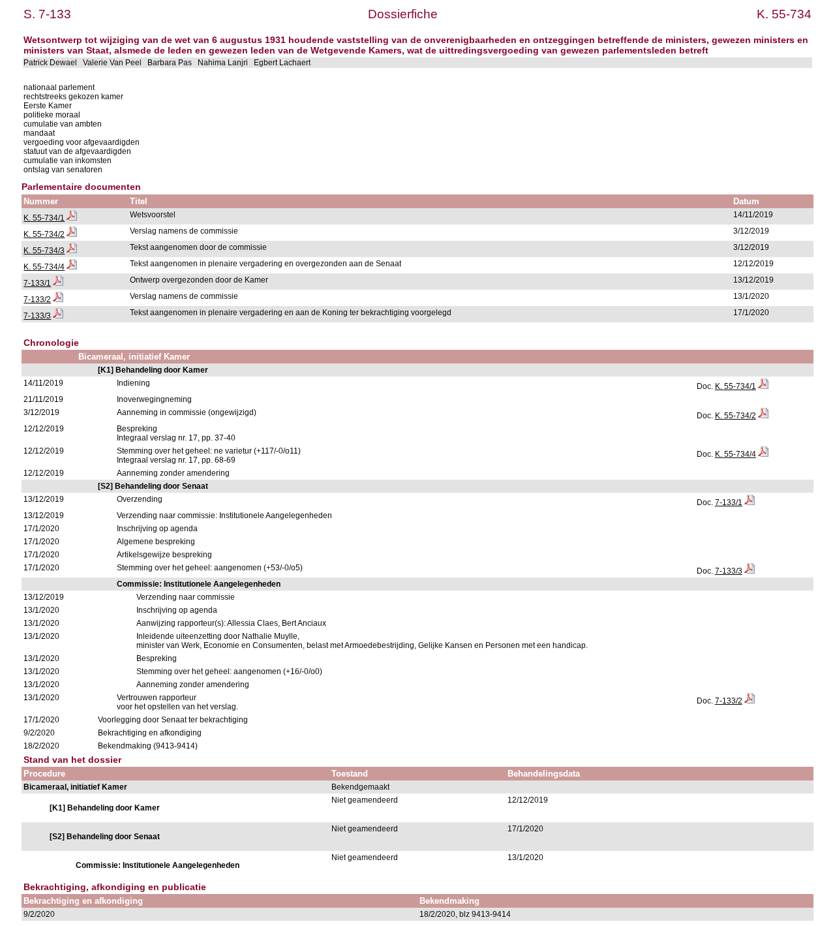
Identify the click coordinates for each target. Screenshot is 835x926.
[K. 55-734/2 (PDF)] (72, 234)
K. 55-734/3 (44, 250)
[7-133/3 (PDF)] (58, 315)
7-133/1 (37, 283)
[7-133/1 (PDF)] (58, 283)
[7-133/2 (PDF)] (58, 299)
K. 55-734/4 (44, 266)
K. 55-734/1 (44, 218)
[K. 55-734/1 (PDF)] (72, 218)
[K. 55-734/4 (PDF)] (72, 266)
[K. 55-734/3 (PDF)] (72, 250)
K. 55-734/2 (44, 234)
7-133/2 (37, 299)
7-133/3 (37, 315)
